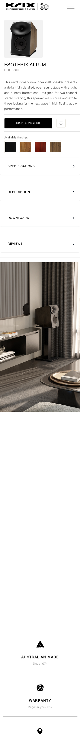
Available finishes (16, 137)
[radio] (10, 147)
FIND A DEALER (28, 123)
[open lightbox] (23, 39)
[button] (70, 6)
